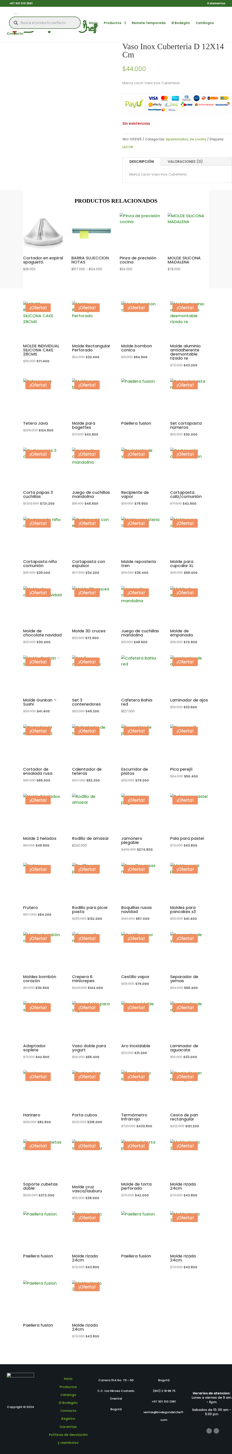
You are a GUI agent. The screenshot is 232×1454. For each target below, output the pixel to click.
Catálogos (205, 23)
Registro (68, 1418)
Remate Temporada (149, 23)
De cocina (198, 139)
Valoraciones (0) (185, 161)
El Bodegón (181, 23)
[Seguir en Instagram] (216, 1431)
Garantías (68, 1427)
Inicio (93, 23)
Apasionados (177, 139)
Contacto (15, 34)
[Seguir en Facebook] (209, 1431)
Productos (112, 23)
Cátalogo (68, 1395)
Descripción (141, 161)
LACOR (127, 147)
